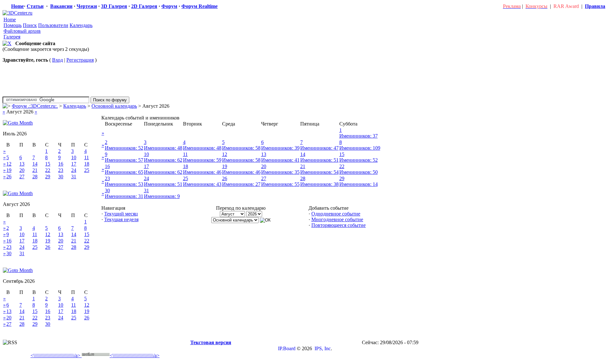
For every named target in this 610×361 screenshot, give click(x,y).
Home (17, 6)
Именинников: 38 (319, 184)
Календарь (81, 25)
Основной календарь (114, 106)
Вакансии (61, 6)
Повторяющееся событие (338, 225)
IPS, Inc (323, 348)
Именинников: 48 (163, 148)
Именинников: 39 (280, 148)
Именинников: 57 (124, 160)
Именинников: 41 (280, 160)
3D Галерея (114, 6)
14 (34, 164)
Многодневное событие (337, 219)
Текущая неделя (121, 219)
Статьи (35, 6)
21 (34, 170)
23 (60, 170)
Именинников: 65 (124, 172)
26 (8, 176)
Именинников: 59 (202, 160)
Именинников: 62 (163, 160)
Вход (57, 60)
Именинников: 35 (280, 172)
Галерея (11, 36)
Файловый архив (22, 31)
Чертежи (87, 6)
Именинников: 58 (241, 148)
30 (60, 176)
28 (34, 176)
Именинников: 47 (319, 148)
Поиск (30, 25)
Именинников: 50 (358, 172)
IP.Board (286, 348)
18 (86, 164)
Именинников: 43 (202, 184)
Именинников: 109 (359, 148)
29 (47, 176)
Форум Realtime (199, 6)
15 (47, 164)
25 (86, 170)
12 (8, 164)
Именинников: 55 (280, 184)
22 (47, 170)
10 (73, 157)
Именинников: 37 (358, 136)
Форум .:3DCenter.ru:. (35, 106)
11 (86, 157)
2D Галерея (144, 6)
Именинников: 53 (124, 184)
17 (73, 164)
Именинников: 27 (241, 184)
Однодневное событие (335, 213)
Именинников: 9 (162, 196)
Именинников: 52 (124, 148)
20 (21, 170)
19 (8, 170)
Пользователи (53, 25)
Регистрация (80, 60)
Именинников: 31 (124, 196)
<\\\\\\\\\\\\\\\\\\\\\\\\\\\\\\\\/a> (55, 355)
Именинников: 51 (319, 160)
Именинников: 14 (358, 184)
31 (73, 176)
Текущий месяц (121, 213)
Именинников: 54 (319, 172)
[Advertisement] (119, 335)
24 (73, 170)
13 (21, 164)
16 (60, 164)
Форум (169, 6)
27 (21, 176)
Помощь (12, 25)
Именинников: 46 (202, 172)
